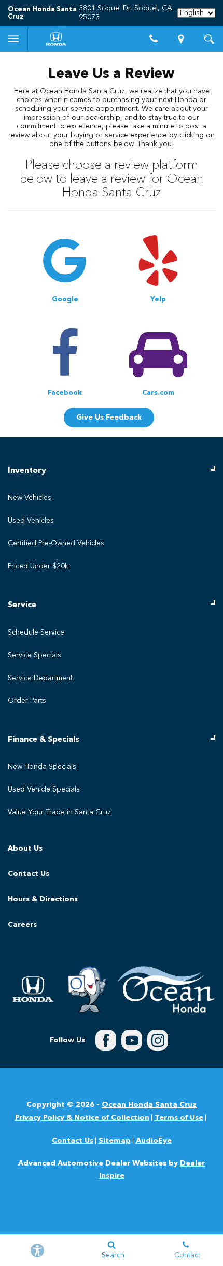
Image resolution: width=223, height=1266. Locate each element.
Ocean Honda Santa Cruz (149, 1105)
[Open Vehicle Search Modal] (209, 39)
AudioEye (154, 1140)
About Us (25, 848)
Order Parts (27, 700)
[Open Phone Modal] (154, 39)
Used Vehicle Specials (44, 789)
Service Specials (34, 655)
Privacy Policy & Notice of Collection (82, 1117)
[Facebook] (105, 1040)
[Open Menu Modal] (14, 39)
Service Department (40, 678)
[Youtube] (131, 1040)
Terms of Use (179, 1117)
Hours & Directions (43, 899)
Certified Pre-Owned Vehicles (56, 543)
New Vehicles (29, 497)
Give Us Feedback (109, 417)
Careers (22, 924)
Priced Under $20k (38, 566)
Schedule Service (36, 632)
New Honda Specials (42, 766)
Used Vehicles (31, 520)
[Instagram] (157, 1040)
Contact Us (28, 873)
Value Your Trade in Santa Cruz (59, 812)
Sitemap (115, 1140)
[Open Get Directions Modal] (182, 39)
